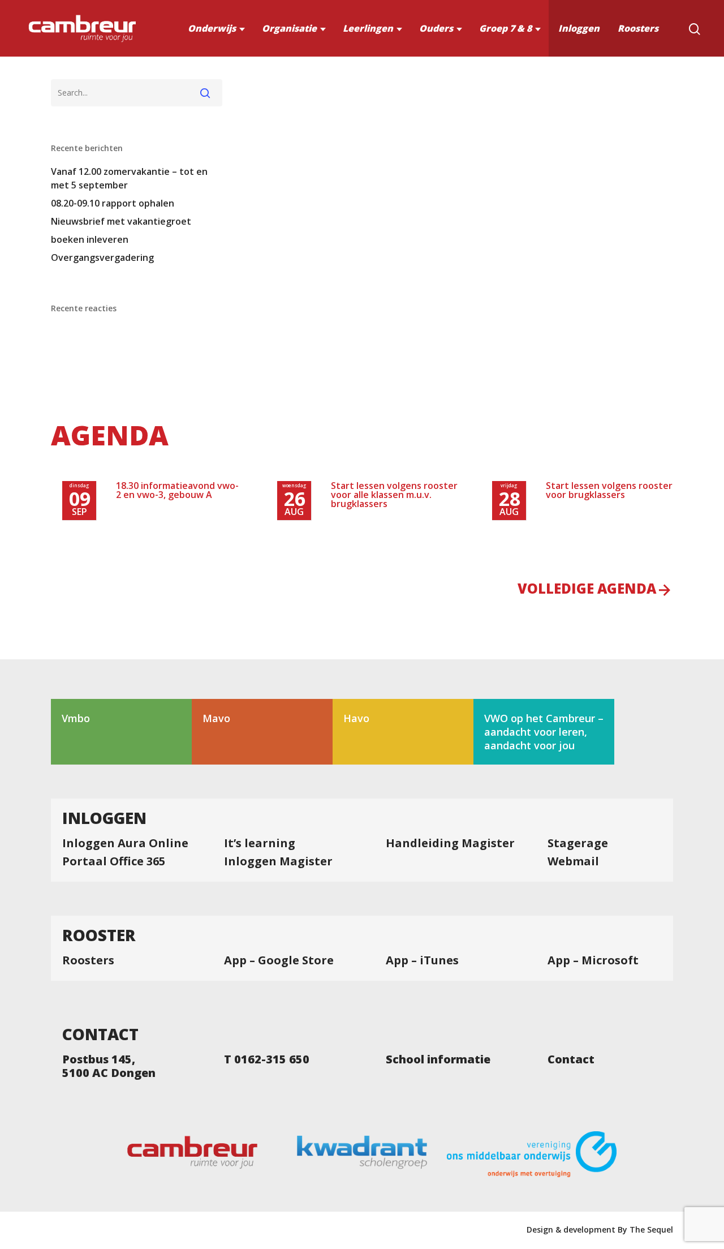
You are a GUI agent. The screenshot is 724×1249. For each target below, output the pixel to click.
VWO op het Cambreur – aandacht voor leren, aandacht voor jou (544, 731)
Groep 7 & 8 (505, 28)
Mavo (216, 718)
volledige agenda (587, 590)
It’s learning (259, 843)
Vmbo (76, 718)
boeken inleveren (89, 239)
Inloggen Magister (278, 861)
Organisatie (289, 28)
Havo (356, 718)
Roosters (638, 28)
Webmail (573, 861)
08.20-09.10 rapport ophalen (112, 203)
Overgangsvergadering (102, 257)
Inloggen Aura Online (125, 843)
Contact (571, 1059)
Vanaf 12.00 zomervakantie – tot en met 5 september (129, 178)
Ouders (436, 28)
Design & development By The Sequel (600, 1229)
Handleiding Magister (450, 843)
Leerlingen (368, 28)
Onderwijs (212, 28)
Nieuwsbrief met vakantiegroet (121, 221)
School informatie (438, 1059)
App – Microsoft (593, 960)
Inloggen (579, 28)
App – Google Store (279, 960)
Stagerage (578, 843)
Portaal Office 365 (113, 861)
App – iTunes (422, 960)
